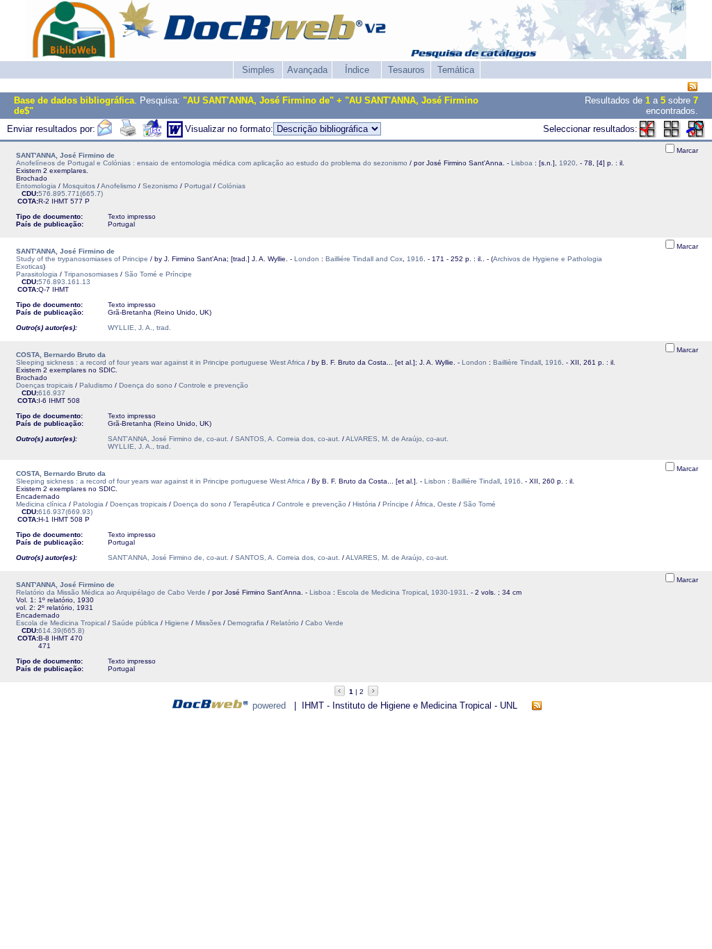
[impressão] (128, 134)
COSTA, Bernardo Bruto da (61, 354)
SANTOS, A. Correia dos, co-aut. (287, 439)
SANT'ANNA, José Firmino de (65, 155)
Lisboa (522, 163)
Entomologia (36, 186)
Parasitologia (37, 274)
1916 (415, 259)
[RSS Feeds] (692, 87)
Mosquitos (79, 186)
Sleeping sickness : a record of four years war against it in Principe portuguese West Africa (160, 362)
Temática (455, 70)
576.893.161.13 (64, 282)
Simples (258, 70)
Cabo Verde (324, 623)
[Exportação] (152, 134)
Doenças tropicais (44, 385)
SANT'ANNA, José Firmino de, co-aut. (168, 439)
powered (269, 705)
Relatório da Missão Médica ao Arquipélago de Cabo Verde (111, 592)
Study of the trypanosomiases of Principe (82, 259)
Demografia (245, 623)
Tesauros (406, 70)
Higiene (177, 623)
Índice (357, 70)
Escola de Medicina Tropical (382, 592)
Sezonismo (160, 186)
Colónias (231, 186)
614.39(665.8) (61, 630)
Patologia (88, 504)
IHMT (59, 201)
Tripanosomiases (91, 274)
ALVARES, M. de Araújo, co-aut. (397, 439)
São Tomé (479, 504)
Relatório (284, 623)
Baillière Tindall (517, 362)
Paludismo (96, 385)
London (306, 259)
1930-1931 (449, 592)
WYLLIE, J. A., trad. (139, 327)
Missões (208, 623)
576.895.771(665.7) (70, 193)
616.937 (51, 393)
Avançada (307, 70)
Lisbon (435, 481)
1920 (567, 163)
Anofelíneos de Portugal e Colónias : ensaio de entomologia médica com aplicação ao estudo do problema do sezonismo (211, 163)
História (364, 504)
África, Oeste (436, 504)
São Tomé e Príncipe (158, 274)
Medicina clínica (41, 504)
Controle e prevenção (213, 385)
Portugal (197, 186)
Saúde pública (135, 623)
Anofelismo (118, 186)
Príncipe (395, 504)
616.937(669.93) (65, 511)
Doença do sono (145, 385)
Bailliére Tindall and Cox (364, 259)
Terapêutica (251, 504)
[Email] (104, 134)
